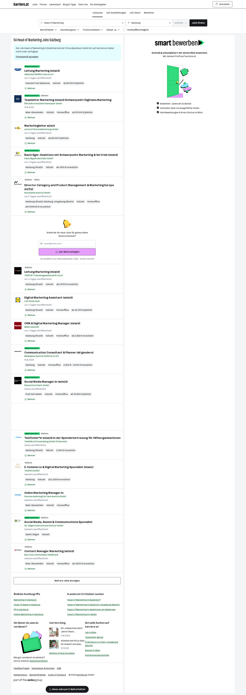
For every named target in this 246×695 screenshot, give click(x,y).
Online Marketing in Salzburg (28, 614)
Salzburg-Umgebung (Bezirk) (59, 201)
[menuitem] (50, 30)
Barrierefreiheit (37, 675)
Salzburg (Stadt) (34, 167)
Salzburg (55, 40)
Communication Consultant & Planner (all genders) (58, 352)
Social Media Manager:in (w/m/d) (46, 381)
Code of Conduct (57, 675)
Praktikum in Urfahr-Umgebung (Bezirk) (101, 644)
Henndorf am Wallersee (37, 83)
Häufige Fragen (21, 668)
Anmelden (224, 4)
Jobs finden (198, 22)
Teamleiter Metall (94, 637)
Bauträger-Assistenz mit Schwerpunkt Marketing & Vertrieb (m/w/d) (71, 155)
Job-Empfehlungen (116, 12)
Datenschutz (20, 675)
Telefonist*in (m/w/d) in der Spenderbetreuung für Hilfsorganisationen (72, 438)
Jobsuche (97, 12)
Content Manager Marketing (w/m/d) (49, 551)
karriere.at (92, 626)
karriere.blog (57, 622)
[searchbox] (67, 243)
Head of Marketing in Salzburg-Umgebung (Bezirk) (93, 604)
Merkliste (149, 12)
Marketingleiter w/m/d (39, 125)
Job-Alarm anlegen (68, 251)
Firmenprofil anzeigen (27, 56)
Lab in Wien (90, 632)
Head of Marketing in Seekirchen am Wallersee (91, 609)
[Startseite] (23, 4)
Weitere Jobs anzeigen (67, 580)
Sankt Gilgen (32, 534)
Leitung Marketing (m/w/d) (42, 70)
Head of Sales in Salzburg (27, 604)
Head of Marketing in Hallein (82, 614)
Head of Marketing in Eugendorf (84, 600)
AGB (59, 668)
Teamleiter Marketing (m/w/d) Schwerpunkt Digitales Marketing (67, 100)
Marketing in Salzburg (25, 600)
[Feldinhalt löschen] (122, 22)
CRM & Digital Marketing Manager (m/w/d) (52, 323)
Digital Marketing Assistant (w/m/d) (48, 297)
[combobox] (82, 22)
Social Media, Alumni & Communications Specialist (58, 522)
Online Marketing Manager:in (43, 492)
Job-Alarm (135, 12)
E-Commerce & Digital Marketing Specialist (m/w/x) (58, 467)
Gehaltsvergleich (38, 661)
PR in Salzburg (21, 609)
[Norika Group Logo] (28, 681)
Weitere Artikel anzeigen (62, 653)
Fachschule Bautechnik (97, 655)
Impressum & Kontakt (43, 668)
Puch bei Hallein (33, 394)
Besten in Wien (92, 650)
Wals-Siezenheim (34, 112)
